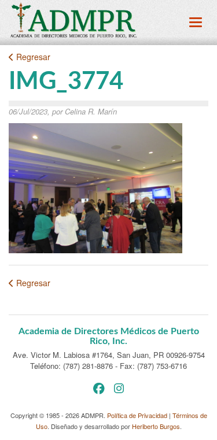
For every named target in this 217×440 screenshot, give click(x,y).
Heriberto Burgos (156, 426)
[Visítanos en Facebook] (99, 387)
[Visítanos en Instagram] (119, 387)
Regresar (32, 56)
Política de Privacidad (137, 415)
